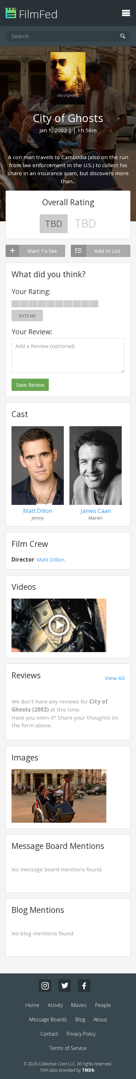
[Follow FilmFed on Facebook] (84, 985)
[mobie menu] (126, 12)
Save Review (30, 384)
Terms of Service (68, 1048)
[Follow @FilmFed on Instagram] (45, 985)
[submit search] (123, 36)
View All (114, 677)
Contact (49, 1033)
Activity (55, 1005)
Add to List (107, 251)
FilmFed (37, 13)
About (100, 1019)
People (103, 1005)
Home (32, 1005)
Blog (80, 1019)
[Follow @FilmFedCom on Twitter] (64, 985)
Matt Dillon (37, 511)
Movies (79, 1005)
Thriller (68, 143)
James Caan (96, 511)
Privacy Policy (81, 1033)
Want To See (42, 251)
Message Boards (48, 1019)
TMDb (88, 1070)
